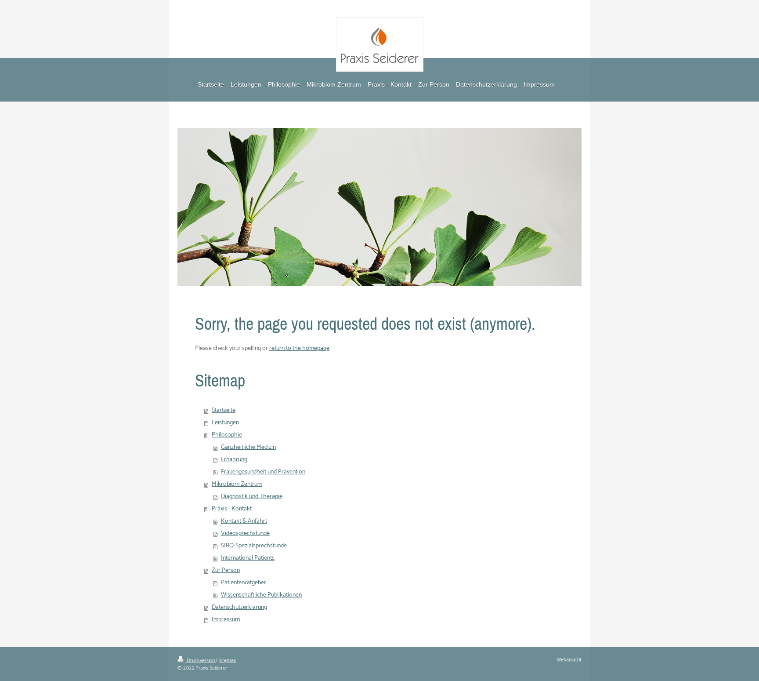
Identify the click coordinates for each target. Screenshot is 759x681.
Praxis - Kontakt (232, 509)
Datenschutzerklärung (239, 607)
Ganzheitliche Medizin (248, 447)
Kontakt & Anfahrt (244, 521)
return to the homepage (299, 348)
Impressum (226, 620)
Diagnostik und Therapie (251, 497)
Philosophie (227, 435)
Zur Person (226, 570)
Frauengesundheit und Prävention (263, 472)
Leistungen (225, 423)
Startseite (223, 410)
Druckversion (200, 660)
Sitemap (227, 660)
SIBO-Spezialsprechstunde (254, 546)
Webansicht (569, 660)
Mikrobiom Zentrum (237, 484)
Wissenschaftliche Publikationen (261, 595)
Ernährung (234, 460)
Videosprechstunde (245, 533)
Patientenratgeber (243, 583)
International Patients (248, 558)
